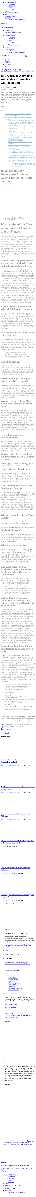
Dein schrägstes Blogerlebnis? (16, 140)
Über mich (8, 18)
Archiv (7, 954)
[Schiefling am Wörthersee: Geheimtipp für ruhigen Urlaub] (14, 891)
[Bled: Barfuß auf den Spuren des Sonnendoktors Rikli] (14, 756)
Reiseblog (4, 87)
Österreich (11, 4)
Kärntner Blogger (8, 726)
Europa (7, 11)
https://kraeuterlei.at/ (11, 1004)
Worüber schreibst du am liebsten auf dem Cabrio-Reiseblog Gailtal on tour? (21, 138)
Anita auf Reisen (6, 729)
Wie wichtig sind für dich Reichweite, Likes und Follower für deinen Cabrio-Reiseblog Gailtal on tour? (21, 152)
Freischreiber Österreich (12, 970)
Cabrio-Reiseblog (18, 724)
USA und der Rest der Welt (13, 12)
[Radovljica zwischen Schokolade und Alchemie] (14, 810)
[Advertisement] (18, 1042)
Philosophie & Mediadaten (16, 19)
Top (2, 1170)
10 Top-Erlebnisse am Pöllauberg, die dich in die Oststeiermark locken (17, 842)
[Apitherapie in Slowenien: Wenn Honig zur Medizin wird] (14, 783)
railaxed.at (11, 986)
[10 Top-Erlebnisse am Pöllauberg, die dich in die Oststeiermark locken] (14, 837)
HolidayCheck (12, 978)
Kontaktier (9, 30)
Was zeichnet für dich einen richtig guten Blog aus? (21, 126)
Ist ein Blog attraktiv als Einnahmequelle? (19, 136)
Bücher (7, 14)
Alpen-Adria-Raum (10, 2)
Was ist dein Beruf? (13, 128)
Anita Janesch (8, 724)
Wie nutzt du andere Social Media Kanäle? (19, 145)
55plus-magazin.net (14, 983)
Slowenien (11, 6)
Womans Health (13, 979)
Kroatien (11, 9)
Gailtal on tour (5, 253)
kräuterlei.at (12, 981)
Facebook (4, 27)
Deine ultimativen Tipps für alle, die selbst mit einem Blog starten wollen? (20, 160)
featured (25, 724)
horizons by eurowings (15, 988)
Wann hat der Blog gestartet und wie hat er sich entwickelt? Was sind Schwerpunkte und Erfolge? (21, 121)
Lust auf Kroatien (13, 990)
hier (29, 721)
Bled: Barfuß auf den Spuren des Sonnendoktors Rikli (14, 761)
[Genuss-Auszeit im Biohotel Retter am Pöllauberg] (14, 864)
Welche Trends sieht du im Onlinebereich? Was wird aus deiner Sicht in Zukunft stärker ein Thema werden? (21, 157)
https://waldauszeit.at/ (11, 1007)
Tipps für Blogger (19, 726)
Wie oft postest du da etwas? (15, 149)
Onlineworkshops (10, 16)
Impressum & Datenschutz (13, 32)
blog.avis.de (12, 984)
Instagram (10, 27)
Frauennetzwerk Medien (22, 964)
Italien (10, 7)
